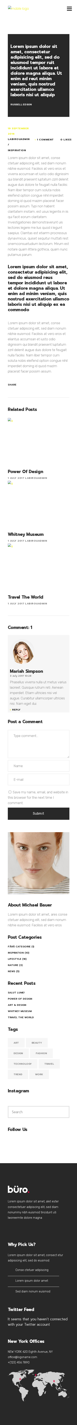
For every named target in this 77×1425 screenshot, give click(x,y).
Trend (18, 1074)
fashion (41, 1053)
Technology (23, 1064)
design (18, 1053)
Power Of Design (20, 999)
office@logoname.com (22, 1357)
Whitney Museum (20, 1011)
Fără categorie (19, 946)
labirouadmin (19, 139)
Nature (13, 965)
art (16, 1043)
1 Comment (45, 139)
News (11, 971)
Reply (16, 710)
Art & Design (17, 1005)
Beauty (37, 1043)
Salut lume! (16, 992)
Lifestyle (14, 959)
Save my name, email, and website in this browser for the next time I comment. (38, 797)
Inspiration (17, 150)
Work (39, 1074)
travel (49, 1064)
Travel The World (21, 1017)
